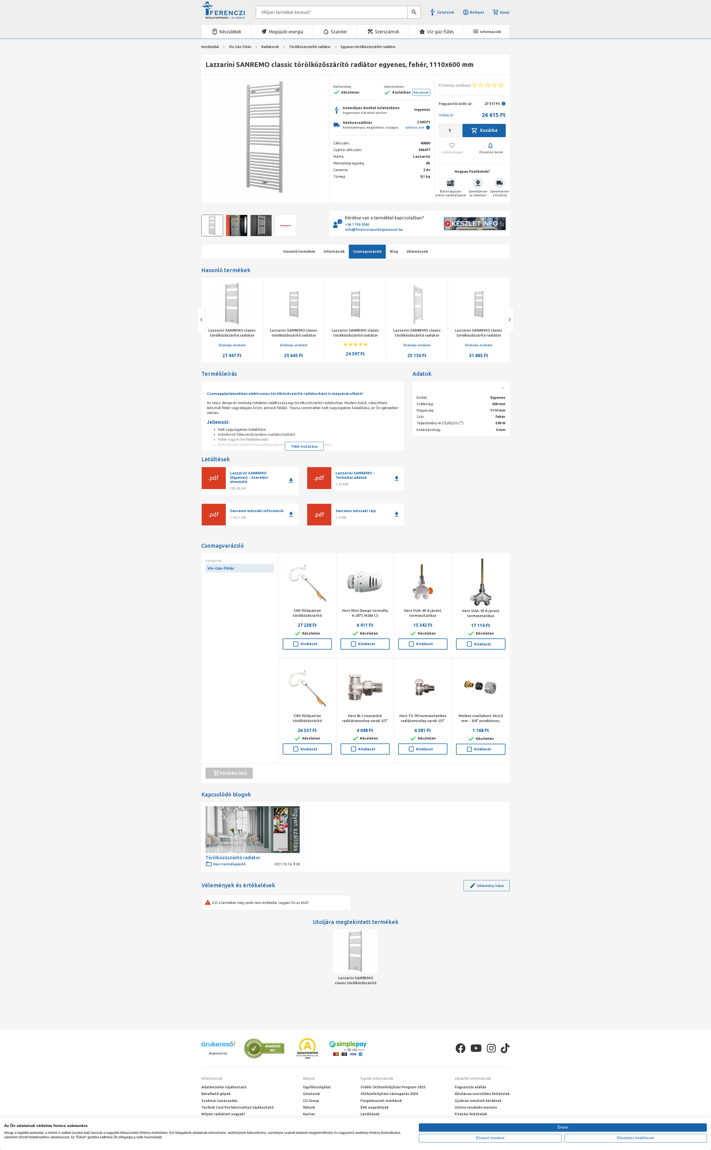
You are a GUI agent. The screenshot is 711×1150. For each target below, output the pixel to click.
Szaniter (339, 31)
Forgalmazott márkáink (381, 1101)
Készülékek (230, 31)
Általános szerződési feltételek (482, 1094)
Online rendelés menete (476, 1107)
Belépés (477, 12)
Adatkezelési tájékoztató (223, 1087)
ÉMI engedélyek (374, 1107)
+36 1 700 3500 (357, 224)
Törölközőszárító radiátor (233, 857)
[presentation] (210, 138)
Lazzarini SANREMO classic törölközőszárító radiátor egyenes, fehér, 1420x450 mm (232, 335)
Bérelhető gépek (216, 1094)
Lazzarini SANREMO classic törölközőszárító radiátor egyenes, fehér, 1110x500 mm (355, 335)
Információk (211, 1078)
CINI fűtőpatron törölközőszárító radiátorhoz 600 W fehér (307, 615)
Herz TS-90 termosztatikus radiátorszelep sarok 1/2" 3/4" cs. (422, 721)
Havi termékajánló (229, 864)
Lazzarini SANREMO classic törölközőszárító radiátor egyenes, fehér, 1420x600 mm (479, 335)
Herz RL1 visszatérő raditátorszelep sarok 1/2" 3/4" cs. (365, 721)
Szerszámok (387, 31)
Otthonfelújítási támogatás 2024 (389, 1094)
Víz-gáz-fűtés (440, 31)
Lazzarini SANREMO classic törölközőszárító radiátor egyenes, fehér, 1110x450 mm (417, 335)
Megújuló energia (286, 31)
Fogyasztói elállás (470, 1087)
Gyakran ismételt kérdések (478, 1101)
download (291, 480)
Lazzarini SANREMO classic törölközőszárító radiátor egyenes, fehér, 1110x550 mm (294, 335)
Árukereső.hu (218, 1053)
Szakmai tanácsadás (219, 1101)
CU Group (311, 1101)
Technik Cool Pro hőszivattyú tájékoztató (237, 1107)
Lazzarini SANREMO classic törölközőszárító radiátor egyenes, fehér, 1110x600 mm (355, 980)
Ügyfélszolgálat (317, 1087)
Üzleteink (445, 12)
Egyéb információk (376, 1078)
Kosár (505, 12)
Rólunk (309, 1078)
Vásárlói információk (473, 1078)
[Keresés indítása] (414, 12)
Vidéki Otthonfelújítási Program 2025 (392, 1087)
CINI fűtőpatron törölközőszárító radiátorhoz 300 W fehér (307, 721)
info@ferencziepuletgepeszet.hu (374, 229)
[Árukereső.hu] (218, 1046)
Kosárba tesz (233, 772)
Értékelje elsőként (232, 345)
